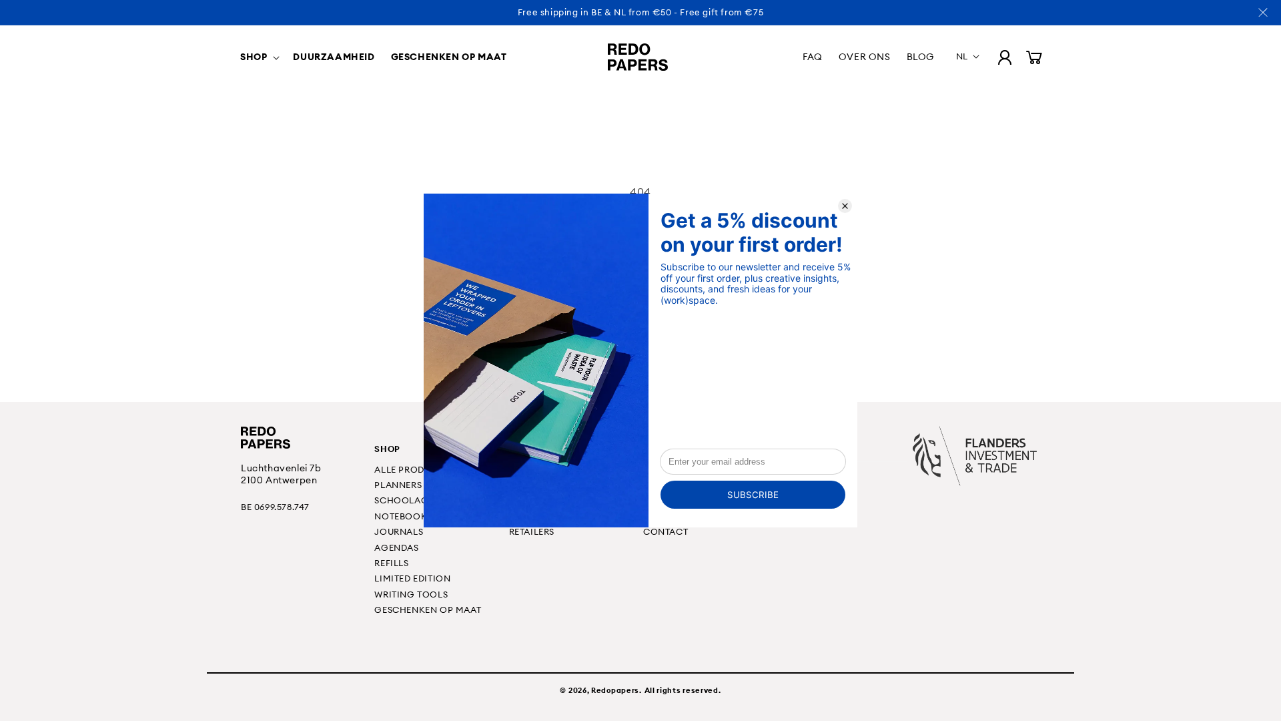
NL (962, 56)
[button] (258, 57)
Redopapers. (616, 690)
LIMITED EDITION (412, 578)
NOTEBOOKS (403, 516)
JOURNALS (398, 531)
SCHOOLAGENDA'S (417, 500)
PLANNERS (398, 484)
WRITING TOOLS (411, 594)
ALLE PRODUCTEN (414, 469)
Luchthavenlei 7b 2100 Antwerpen (281, 474)
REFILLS (391, 562)
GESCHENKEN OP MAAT (427, 609)
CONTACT (665, 531)
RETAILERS (531, 531)
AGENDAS (396, 547)
